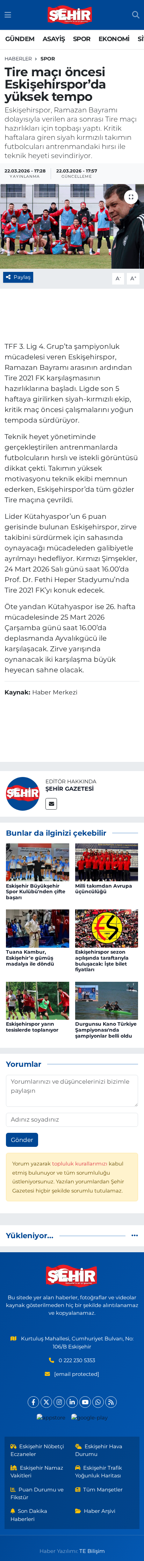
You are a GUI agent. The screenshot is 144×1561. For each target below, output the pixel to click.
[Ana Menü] (8, 14)
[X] (46, 1402)
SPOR (82, 39)
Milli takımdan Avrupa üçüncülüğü (103, 889)
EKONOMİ (114, 39)
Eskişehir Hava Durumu (99, 1450)
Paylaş (22, 277)
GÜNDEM (19, 39)
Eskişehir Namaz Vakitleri (37, 1472)
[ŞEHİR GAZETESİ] (22, 793)
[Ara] (135, 15)
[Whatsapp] (98, 1402)
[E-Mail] (51, 804)
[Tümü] (134, 1235)
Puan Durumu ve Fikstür (37, 1494)
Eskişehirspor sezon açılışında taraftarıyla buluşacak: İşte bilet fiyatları (102, 961)
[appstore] (51, 1419)
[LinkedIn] (72, 1402)
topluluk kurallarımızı (80, 1164)
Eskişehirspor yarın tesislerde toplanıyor (32, 1027)
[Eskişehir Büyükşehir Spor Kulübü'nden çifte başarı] (37, 862)
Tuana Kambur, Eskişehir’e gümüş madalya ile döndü (30, 958)
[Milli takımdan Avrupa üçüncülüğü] (106, 862)
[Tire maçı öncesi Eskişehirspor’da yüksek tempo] (72, 226)
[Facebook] (33, 1402)
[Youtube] (85, 1402)
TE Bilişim (92, 1551)
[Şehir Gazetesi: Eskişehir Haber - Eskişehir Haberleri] (70, 15)
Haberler (18, 58)
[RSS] (111, 1402)
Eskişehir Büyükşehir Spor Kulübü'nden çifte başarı (35, 892)
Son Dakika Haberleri (29, 1515)
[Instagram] (59, 1402)
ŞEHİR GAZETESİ (69, 788)
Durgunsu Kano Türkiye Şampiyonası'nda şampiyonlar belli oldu (106, 1030)
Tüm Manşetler (103, 1490)
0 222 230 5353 (77, 1360)
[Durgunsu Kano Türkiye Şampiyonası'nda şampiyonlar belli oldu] (106, 1000)
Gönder (22, 1139)
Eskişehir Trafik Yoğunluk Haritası (98, 1472)
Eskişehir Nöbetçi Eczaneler (37, 1450)
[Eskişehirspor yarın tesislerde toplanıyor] (37, 1000)
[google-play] (89, 1419)
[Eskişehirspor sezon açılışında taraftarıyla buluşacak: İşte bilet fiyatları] (106, 928)
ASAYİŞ (54, 39)
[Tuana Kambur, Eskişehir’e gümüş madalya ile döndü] (37, 928)
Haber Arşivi (99, 1511)
